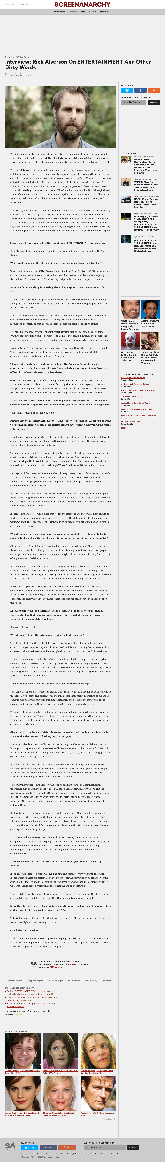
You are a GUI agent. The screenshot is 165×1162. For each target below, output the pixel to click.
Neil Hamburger (55, 980)
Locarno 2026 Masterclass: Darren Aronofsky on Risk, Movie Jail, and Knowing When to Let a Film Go (146, 166)
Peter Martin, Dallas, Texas (133, 378)
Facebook (49, 1147)
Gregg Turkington (34, 980)
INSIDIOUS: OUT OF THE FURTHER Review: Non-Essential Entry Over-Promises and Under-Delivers (146, 246)
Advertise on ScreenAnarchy (111, 1154)
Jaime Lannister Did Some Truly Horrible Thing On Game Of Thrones (150, 357)
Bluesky (31, 1147)
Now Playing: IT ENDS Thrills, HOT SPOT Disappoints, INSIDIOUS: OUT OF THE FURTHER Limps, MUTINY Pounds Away (146, 223)
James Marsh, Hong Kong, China (135, 403)
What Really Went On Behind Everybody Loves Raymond (130, 325)
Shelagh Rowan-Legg (130, 422)
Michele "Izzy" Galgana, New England (137, 409)
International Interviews (65, 12)
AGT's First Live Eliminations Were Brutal (150, 324)
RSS (68, 1147)
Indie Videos (105, 12)
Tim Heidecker (108, 980)
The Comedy (90, 980)
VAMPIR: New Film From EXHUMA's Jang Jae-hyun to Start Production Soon (146, 186)
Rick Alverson (73, 980)
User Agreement (89, 1154)
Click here (71, 964)
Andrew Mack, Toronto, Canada (135, 384)
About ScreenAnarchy (30, 1154)
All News (93, 12)
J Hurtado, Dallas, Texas (131, 397)
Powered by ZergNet (109, 1119)
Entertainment (15, 980)
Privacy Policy (72, 1154)
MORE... (124, 428)
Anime (82, 12)
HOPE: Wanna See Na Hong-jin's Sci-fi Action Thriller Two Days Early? (146, 203)
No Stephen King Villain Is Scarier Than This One (128, 356)
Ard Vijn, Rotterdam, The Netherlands (138, 390)
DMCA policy (56, 967)
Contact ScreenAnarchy (53, 1154)
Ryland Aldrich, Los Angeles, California (138, 415)
